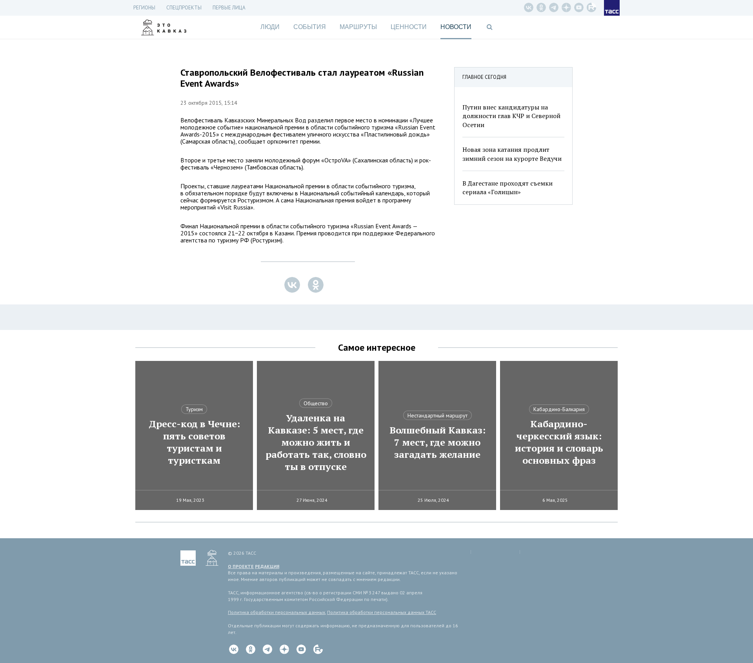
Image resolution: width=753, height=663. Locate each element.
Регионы (144, 7)
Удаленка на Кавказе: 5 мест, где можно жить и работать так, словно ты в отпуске (316, 442)
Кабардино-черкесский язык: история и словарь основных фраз (559, 442)
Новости (455, 27)
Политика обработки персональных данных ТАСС (381, 612)
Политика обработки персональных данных (276, 612)
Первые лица (229, 7)
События (309, 27)
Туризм (194, 409)
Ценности (409, 27)
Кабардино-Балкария (559, 409)
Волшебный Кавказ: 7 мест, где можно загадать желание (437, 442)
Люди (270, 27)
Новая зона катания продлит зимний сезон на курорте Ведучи (512, 153)
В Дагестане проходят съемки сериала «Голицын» (507, 187)
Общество (316, 403)
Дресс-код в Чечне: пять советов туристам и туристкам (194, 442)
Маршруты (358, 27)
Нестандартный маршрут (437, 415)
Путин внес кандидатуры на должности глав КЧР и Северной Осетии (511, 116)
